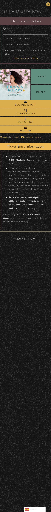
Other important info (24, 58)
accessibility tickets (11, 137)
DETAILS (41, 92)
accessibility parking (32, 137)
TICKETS (41, 76)
